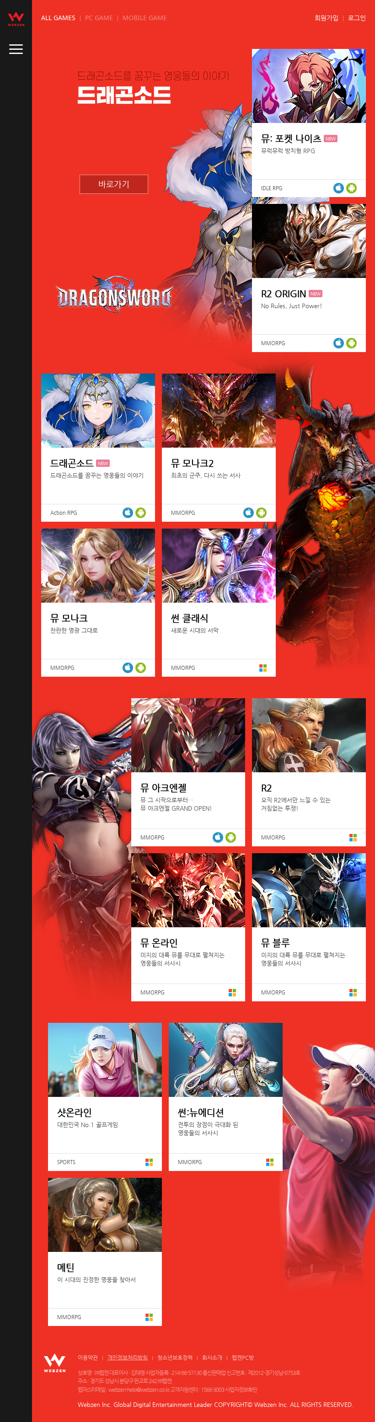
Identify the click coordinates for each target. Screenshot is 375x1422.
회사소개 (212, 1357)
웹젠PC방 (243, 1357)
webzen (16, 18)
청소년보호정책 (175, 1357)
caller (16, 49)
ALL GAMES (58, 18)
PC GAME (99, 18)
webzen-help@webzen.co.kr (138, 1389)
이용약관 (88, 1357)
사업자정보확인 (241, 1389)
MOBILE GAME (145, 18)
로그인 (357, 17)
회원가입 (326, 17)
